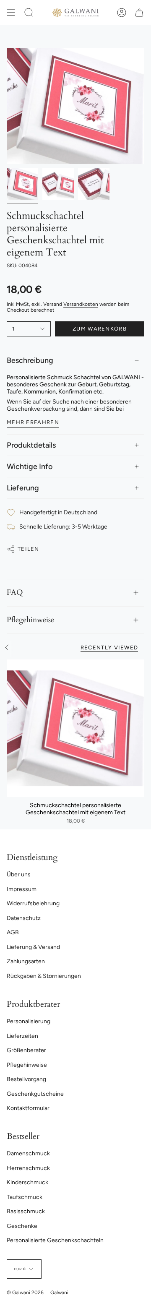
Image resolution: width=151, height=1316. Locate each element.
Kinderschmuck (27, 1182)
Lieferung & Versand (33, 947)
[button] (29, 12)
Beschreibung (30, 360)
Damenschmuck (28, 1153)
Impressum (21, 889)
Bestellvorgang (26, 1079)
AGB (13, 932)
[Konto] (122, 12)
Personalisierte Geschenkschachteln (55, 1240)
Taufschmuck (24, 1197)
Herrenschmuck (28, 1168)
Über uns (19, 874)
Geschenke (22, 1226)
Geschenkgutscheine (35, 1093)
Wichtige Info (29, 466)
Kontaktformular (28, 1108)
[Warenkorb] (139, 12)
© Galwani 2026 (25, 1292)
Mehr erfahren (33, 422)
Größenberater (26, 1050)
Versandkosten (80, 304)
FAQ (15, 592)
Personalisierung (28, 1021)
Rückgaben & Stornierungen (44, 976)
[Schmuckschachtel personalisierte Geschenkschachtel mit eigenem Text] (75, 728)
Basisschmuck (26, 1211)
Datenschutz (24, 918)
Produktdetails (31, 445)
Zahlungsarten (26, 961)
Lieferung (23, 488)
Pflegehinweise (30, 620)
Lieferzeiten (22, 1036)
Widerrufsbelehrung (33, 903)
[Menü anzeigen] (11, 12)
